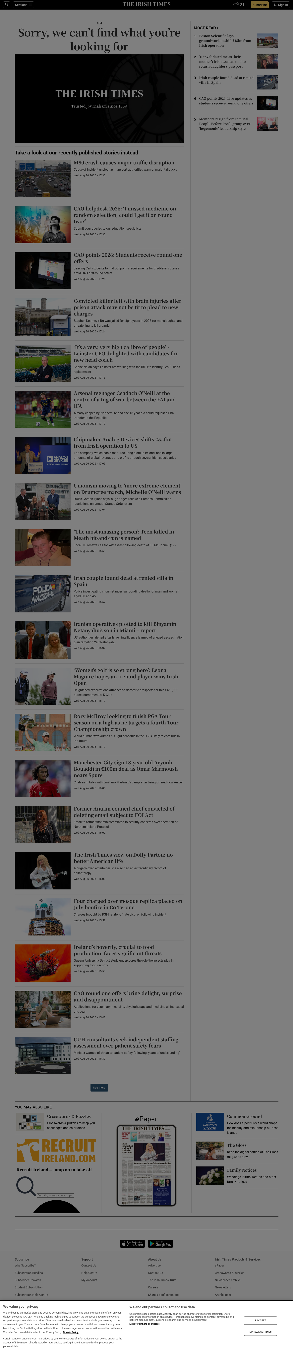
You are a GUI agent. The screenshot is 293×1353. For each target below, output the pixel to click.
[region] (146, 1326)
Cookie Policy (71, 1332)
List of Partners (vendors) (144, 1323)
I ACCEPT (260, 1320)
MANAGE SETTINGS (260, 1331)
